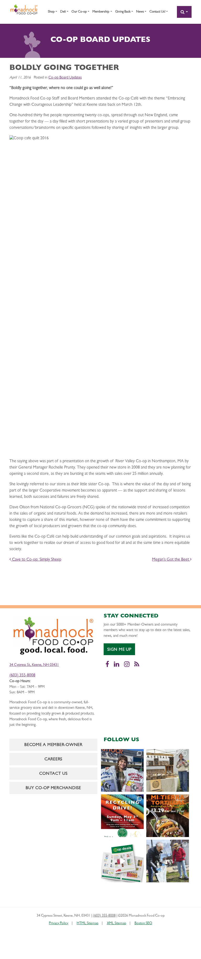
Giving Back (123, 12)
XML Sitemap (116, 923)
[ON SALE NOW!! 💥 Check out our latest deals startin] (122, 861)
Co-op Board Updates (65, 78)
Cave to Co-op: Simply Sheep (36, 560)
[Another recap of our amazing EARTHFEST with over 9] (167, 770)
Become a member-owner (53, 745)
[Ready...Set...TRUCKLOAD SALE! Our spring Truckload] (122, 770)
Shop (51, 12)
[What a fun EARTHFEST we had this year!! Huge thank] (167, 861)
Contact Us (53, 774)
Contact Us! (157, 12)
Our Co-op (79, 12)
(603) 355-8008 (22, 675)
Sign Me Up (119, 650)
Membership (100, 12)
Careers (53, 759)
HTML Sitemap (87, 923)
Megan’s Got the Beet (171, 560)
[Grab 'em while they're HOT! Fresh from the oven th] (167, 815)
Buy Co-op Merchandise (53, 788)
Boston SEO (143, 923)
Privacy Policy (58, 923)
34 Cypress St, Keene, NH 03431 (34, 665)
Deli (63, 12)
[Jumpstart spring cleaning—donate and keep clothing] (122, 815)
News (140, 12)
